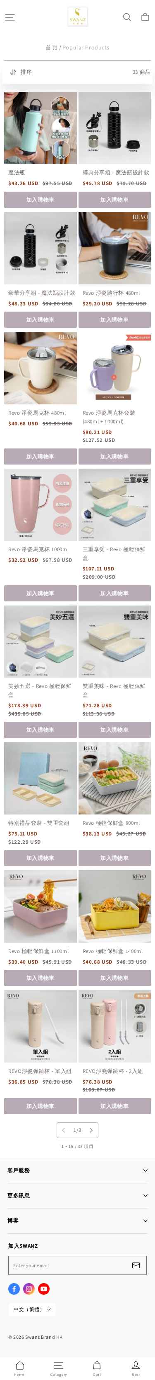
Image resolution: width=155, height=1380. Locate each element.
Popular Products (86, 47)
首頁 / (53, 47)
